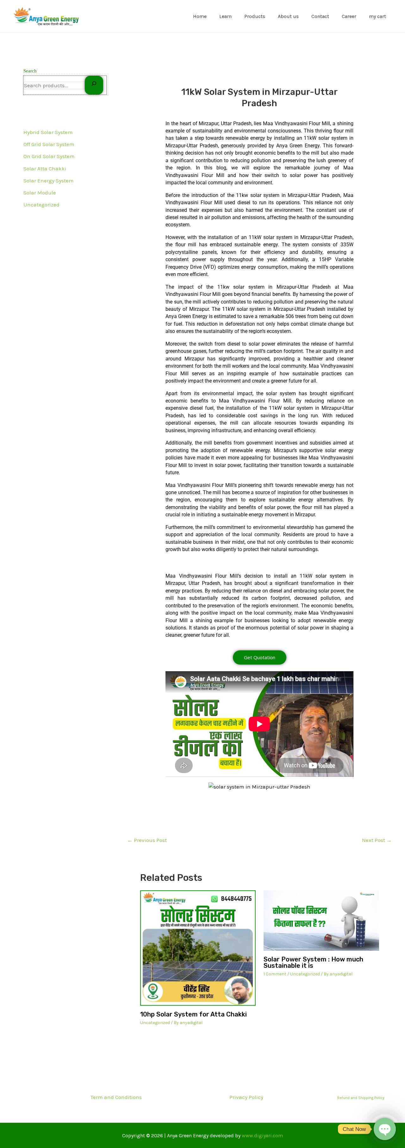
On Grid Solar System (49, 156)
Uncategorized (41, 204)
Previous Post (147, 840)
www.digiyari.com (262, 1136)
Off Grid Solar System (48, 144)
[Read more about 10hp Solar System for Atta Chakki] (198, 948)
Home (200, 16)
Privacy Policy (246, 1097)
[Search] (94, 85)
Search (30, 70)
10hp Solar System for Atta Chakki (193, 1014)
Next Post (377, 840)
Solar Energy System (48, 180)
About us (288, 16)
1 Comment (275, 974)
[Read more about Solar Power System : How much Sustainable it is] (321, 920)
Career (349, 16)
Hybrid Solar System (48, 132)
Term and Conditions (116, 1097)
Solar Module (39, 192)
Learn (225, 16)
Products (254, 16)
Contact (320, 16)
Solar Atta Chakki (44, 168)
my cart (377, 16)
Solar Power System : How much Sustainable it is (313, 962)
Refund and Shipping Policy (360, 1098)
